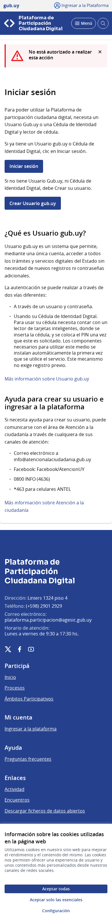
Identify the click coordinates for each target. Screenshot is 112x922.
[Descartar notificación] (100, 52)
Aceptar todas (56, 888)
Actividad (14, 789)
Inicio (10, 677)
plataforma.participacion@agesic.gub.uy (48, 620)
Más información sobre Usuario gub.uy (47, 379)
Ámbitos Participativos (29, 699)
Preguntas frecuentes (28, 759)
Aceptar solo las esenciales (56, 899)
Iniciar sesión (23, 166)
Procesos (15, 688)
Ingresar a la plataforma (31, 729)
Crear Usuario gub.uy (32, 203)
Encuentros (17, 800)
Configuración (56, 910)
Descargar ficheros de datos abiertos (45, 811)
